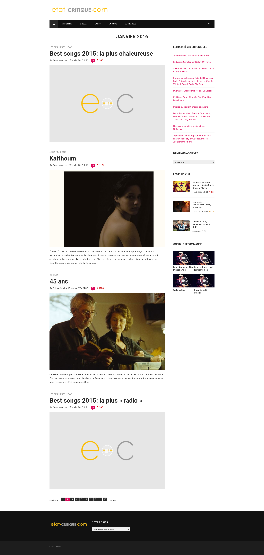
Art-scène (67, 24)
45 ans (59, 281)
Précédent (54, 500)
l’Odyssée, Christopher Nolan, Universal (192, 91)
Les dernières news (61, 47)
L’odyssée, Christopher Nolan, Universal (192, 62)
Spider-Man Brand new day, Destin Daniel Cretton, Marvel (203, 185)
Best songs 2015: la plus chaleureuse (101, 53)
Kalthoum (63, 158)
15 (105, 499)
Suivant (113, 500)
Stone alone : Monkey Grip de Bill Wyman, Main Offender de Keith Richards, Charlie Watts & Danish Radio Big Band (193, 81)
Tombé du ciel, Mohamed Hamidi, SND (191, 55)
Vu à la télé (130, 24)
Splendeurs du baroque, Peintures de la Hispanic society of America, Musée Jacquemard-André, (192, 139)
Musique (113, 24)
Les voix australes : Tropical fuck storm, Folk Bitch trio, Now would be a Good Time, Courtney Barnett (192, 116)
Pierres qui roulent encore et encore (190, 107)
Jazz (52, 152)
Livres (98, 24)
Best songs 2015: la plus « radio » (96, 400)
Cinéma (83, 24)
